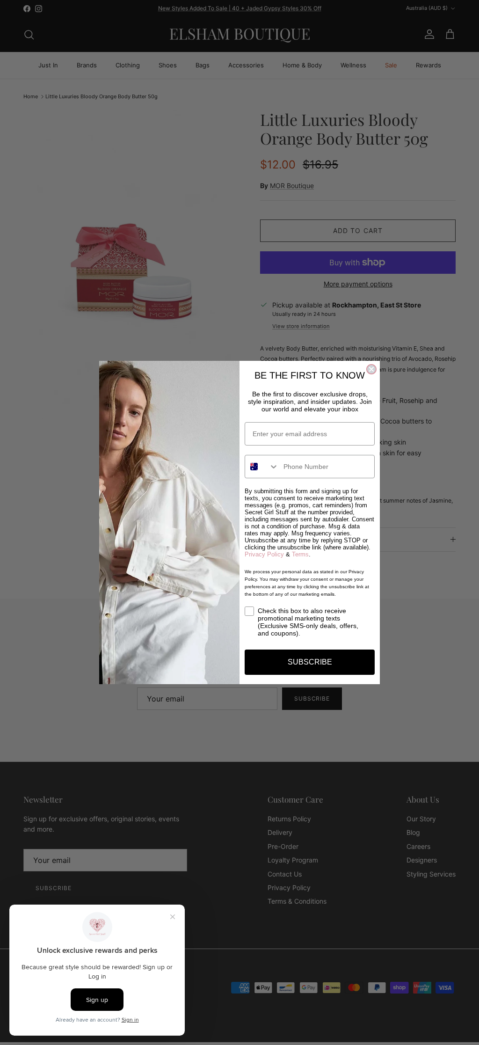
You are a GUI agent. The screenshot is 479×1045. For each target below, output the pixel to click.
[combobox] (262, 466)
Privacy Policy (264, 554)
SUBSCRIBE (310, 662)
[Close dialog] (371, 369)
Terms (300, 554)
